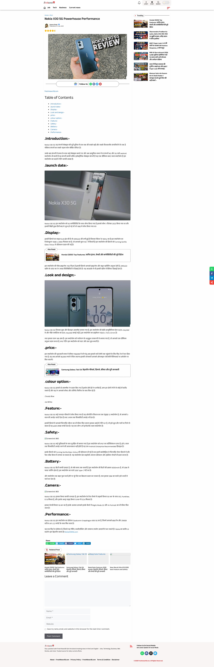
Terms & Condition (103, 660)
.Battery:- (54, 126)
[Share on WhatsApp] (212, 269)
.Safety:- (53, 124)
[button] (50, 543)
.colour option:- (56, 118)
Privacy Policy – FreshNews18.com (83, 660)
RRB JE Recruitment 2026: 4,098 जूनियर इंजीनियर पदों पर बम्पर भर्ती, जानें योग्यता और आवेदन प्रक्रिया (158, 56)
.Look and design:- (57, 112)
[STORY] (152, 2)
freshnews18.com (51, 91)
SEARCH (158, 4)
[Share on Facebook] (212, 273)
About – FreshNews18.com (59, 660)
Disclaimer (115, 660)
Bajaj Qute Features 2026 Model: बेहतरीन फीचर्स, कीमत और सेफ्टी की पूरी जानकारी (97, 569)
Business (63, 7)
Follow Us (83, 84)
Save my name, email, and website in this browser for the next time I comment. (78, 629)
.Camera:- (54, 129)
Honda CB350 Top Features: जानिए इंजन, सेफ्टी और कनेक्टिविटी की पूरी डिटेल (92, 255)
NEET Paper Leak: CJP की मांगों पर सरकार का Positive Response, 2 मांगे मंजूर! (158, 46)
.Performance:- (56, 132)
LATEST (146, 4)
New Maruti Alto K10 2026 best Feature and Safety (119, 568)
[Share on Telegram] (212, 278)
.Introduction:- (56, 104)
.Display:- (53, 109)
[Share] (212, 282)
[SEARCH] (158, 2)
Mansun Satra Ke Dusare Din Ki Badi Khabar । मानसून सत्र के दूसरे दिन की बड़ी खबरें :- (158, 77)
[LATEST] (146, 2)
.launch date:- (55, 107)
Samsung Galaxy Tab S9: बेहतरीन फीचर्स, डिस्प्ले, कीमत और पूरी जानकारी (90, 370)
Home (46, 15)
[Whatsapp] (90, 84)
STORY (152, 4)
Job (48, 7)
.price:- (53, 115)
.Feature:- (54, 121)
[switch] (166, 2)
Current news (74, 7)
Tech (55, 7)
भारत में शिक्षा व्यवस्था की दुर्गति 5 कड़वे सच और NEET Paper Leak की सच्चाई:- (158, 66)
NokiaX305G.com (71, 532)
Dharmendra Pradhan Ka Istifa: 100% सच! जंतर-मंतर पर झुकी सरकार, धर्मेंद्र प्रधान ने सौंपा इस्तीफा (158, 35)
